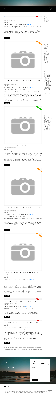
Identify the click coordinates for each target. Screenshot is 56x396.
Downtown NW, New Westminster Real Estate (33, 346)
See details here (29, 24)
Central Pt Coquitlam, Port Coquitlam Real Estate (16, 346)
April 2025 (45, 39)
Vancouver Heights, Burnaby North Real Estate (18, 349)
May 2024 (45, 49)
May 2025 (45, 38)
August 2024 (46, 46)
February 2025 (46, 41)
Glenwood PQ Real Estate (33, 347)
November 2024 (46, 43)
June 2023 (45, 57)
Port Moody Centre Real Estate (25, 348)
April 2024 (45, 50)
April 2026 (45, 29)
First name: (34, 363)
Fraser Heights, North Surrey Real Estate (27, 347)
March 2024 (46, 51)
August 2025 (46, 35)
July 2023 (45, 56)
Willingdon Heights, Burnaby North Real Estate (47, 129)
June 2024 (45, 48)
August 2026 (46, 25)
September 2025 (46, 34)
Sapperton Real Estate (11, 349)
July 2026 (45, 26)
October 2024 (46, 44)
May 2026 (45, 28)
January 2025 (46, 42)
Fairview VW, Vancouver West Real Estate (12, 21)
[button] (8, 367)
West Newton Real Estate (32, 349)
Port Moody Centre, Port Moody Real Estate (33, 348)
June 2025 (45, 37)
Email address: (34, 367)
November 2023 (46, 53)
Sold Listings (46, 21)
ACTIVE (48, 7)
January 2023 (46, 62)
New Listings (46, 18)
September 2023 (46, 54)
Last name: (43, 363)
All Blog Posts (46, 17)
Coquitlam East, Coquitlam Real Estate (25, 346)
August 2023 (46, 55)
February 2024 (46, 52)
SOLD (51, 7)
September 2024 (46, 45)
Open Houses (46, 19)
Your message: (34, 371)
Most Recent (46, 24)
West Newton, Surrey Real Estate (38, 349)
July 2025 (45, 36)
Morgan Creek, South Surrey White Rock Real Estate (47, 100)
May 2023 (45, 58)
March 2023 (46, 60)
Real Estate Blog (46, 20)
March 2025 (46, 40)
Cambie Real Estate (47, 68)
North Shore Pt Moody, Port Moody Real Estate (17, 348)
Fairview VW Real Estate (11, 347)
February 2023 (46, 61)
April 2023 (45, 59)
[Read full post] (23, 17)
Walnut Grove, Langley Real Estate (26, 349)
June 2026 (45, 27)
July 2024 (45, 47)
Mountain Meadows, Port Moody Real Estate (8, 348)
